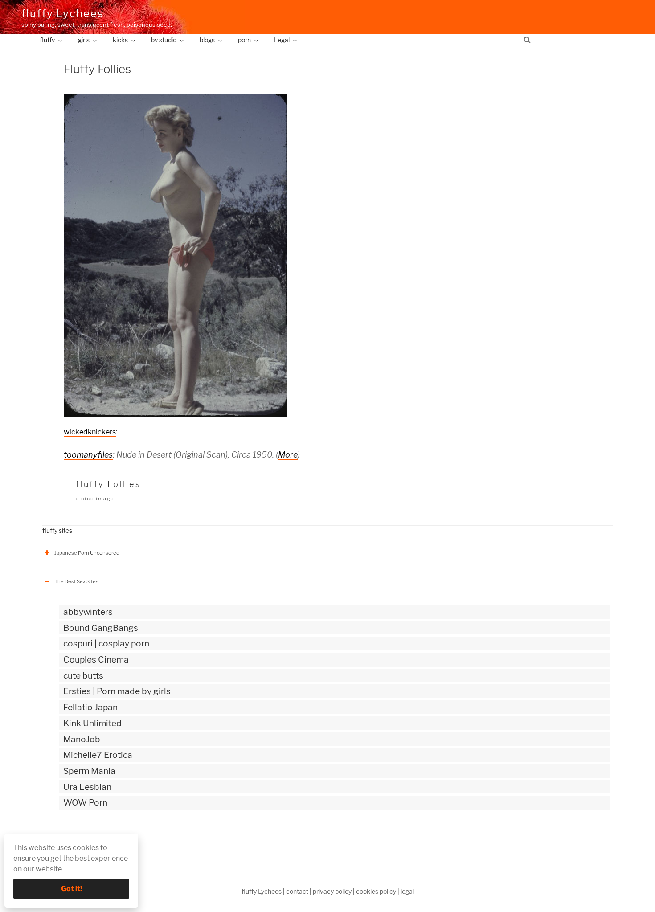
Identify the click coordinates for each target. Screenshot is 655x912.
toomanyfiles (88, 454)
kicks (120, 40)
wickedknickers (90, 432)
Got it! (71, 888)
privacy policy (332, 891)
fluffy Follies (108, 484)
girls (84, 40)
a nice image (95, 498)
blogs (207, 40)
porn (244, 40)
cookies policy (376, 891)
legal (407, 891)
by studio (163, 40)
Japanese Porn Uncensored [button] (86, 553)
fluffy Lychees (62, 13)
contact (297, 891)
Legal (282, 40)
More (288, 454)
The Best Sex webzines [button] (81, 840)
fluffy (47, 40)
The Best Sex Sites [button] (76, 581)
